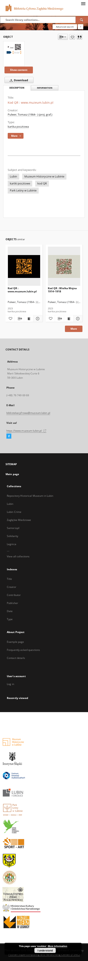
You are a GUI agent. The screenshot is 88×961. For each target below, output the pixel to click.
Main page (12, 474)
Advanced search (65, 26)
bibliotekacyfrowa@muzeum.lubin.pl (28, 413)
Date (10, 611)
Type (10, 619)
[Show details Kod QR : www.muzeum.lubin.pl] (37, 318)
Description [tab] (16, 87)
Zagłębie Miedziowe (19, 520)
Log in (10, 684)
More (73, 329)
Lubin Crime (14, 512)
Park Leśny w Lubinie (23, 190)
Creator (11, 587)
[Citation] (79, 37)
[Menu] (83, 3)
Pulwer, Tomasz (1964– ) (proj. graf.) (30, 114)
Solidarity (12, 536)
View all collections (18, 556)
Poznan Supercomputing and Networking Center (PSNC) (44, 954)
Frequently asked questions (23, 650)
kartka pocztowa (18, 126)
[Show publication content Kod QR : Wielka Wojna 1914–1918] (68, 318)
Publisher (12, 603)
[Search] (82, 19)
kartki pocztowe (20, 183)
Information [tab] (44, 87)
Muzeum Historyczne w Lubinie (44, 176)
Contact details (16, 658)
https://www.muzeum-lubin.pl (24, 430)
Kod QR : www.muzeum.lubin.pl (22, 289)
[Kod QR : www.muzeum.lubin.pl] (13, 49)
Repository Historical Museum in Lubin (30, 496)
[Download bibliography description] (19, 318)
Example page (15, 642)
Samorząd (13, 528)
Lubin (13, 176)
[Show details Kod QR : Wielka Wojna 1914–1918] (77, 318)
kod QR (42, 183)
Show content (18, 70)
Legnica (11, 544)
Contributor (14, 595)
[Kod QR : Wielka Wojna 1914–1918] (64, 266)
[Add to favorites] (72, 37)
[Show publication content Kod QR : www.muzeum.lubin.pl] (28, 318)
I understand (45, 950)
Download (20, 80)
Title (9, 579)
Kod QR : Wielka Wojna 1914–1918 (62, 289)
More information (57, 946)
